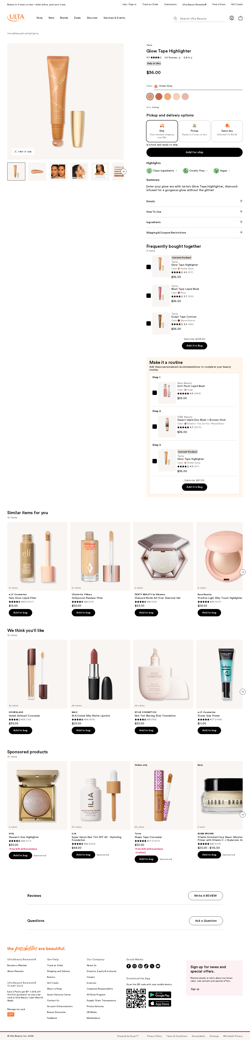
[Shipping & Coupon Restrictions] (194, 233)
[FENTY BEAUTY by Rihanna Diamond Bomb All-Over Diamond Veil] (163, 565)
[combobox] (194, 87)
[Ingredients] (194, 222)
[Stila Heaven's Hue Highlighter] (37, 805)
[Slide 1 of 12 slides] (16, 171)
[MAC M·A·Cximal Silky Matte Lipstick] (100, 682)
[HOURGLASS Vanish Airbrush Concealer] (37, 682)
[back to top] (239, 1029)
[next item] (123, 171)
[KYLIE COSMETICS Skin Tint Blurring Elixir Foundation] (163, 682)
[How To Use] (194, 212)
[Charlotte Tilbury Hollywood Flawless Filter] (100, 565)
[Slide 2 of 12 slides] (37, 171)
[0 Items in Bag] (240, 18)
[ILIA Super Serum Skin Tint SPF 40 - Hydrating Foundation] (100, 805)
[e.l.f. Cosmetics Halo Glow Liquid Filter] (37, 565)
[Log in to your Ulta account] (232, 18)
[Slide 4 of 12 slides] (79, 171)
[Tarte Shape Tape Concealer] (163, 807)
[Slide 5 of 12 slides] (100, 171)
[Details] (194, 201)
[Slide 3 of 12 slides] (58, 171)
